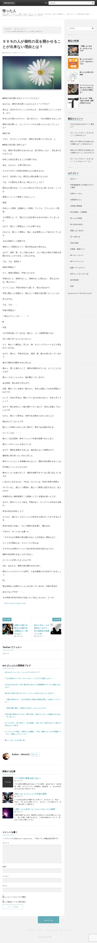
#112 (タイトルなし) (34, 929)
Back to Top (48, 920)
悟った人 (55, 937)
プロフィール (65, 929)
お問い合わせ (51, 929)
